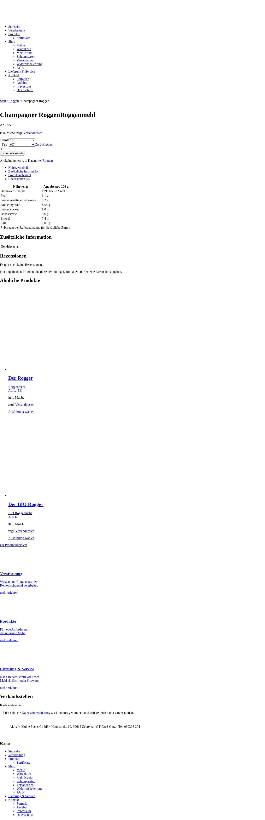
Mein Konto (25, 53)
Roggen (13, 101)
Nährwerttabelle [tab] (18, 167)
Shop (11, 41)
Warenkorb (24, 49)
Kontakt (13, 75)
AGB (20, 67)
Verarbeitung (16, 30)
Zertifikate (23, 38)
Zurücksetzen (44, 144)
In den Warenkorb (12, 153)
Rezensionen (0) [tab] (19, 179)
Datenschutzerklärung (36, 712)
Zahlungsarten (26, 56)
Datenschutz (25, 90)
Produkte (14, 34)
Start (3, 101)
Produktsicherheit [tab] (19, 175)
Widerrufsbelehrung (29, 64)
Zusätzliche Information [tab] (23, 171)
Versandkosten (32, 133)
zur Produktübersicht (13, 545)
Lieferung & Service (21, 71)
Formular (23, 79)
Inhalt (4, 140)
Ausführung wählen (21, 411)
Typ (4, 144)
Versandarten (25, 60)
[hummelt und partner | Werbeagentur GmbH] (1, 735)
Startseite (14, 26)
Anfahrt (22, 82)
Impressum (24, 86)
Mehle (21, 45)
